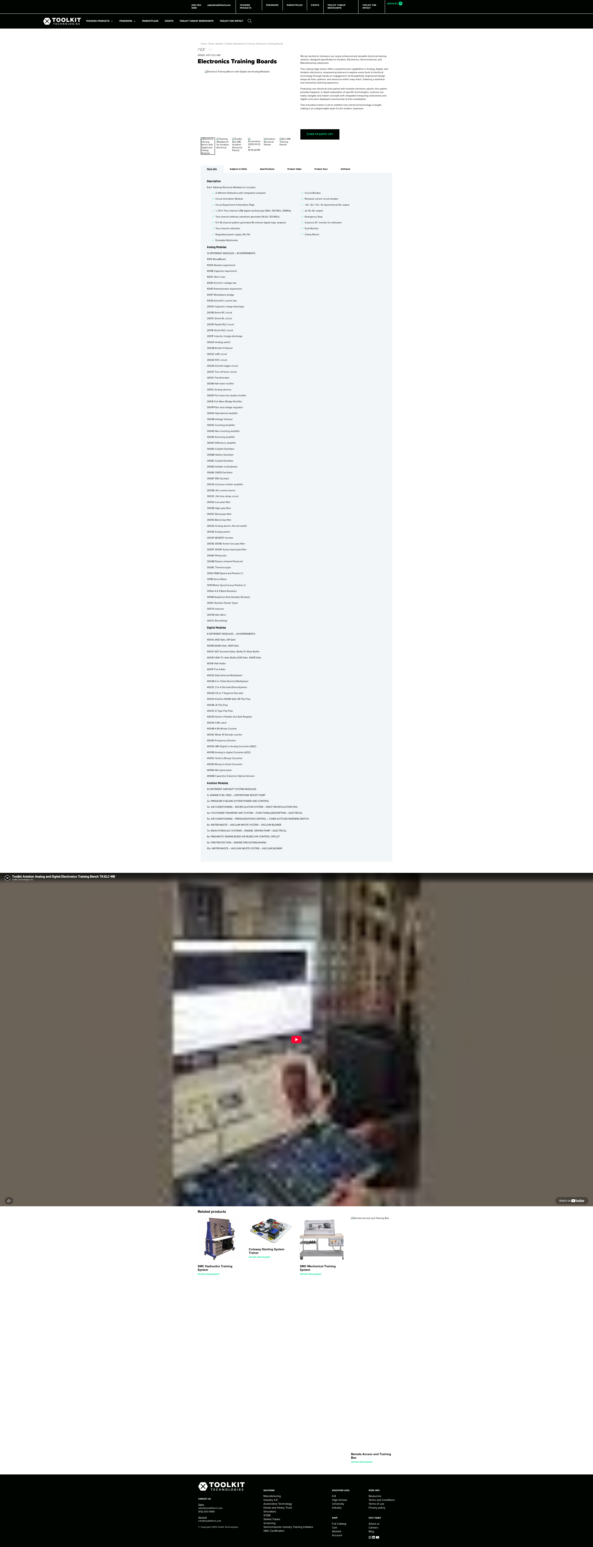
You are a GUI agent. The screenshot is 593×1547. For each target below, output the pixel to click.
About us (374, 1524)
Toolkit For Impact (369, 6)
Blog (371, 1531)
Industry (337, 1508)
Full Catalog (339, 1524)
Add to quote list (321, 134)
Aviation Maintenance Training (240, 43)
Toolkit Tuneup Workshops (337, 6)
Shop (211, 43)
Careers (373, 1528)
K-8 (334, 1496)
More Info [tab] (212, 169)
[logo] (62, 21)
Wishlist (336, 1531)
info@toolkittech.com (209, 1521)
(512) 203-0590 (196, 6)
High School (339, 1500)
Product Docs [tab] (321, 169)
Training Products (245, 6)
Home (204, 43)
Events (315, 5)
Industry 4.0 (270, 1500)
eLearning (269, 1523)
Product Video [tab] (294, 169)
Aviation (219, 43)
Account (337, 1535)
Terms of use (376, 1504)
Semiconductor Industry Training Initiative (288, 1527)
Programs (272, 5)
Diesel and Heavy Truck (277, 1508)
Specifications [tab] (267, 169)
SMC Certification (273, 1531)
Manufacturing (272, 1496)
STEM (267, 1515)
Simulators (269, 1511)
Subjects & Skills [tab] (238, 169)
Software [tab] (345, 169)
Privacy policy (377, 1508)
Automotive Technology (277, 1504)
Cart (334, 1528)
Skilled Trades (271, 1519)
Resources (375, 1496)
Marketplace (295, 5)
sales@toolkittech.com (219, 5)
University (338, 1504)
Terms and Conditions (382, 1500)
